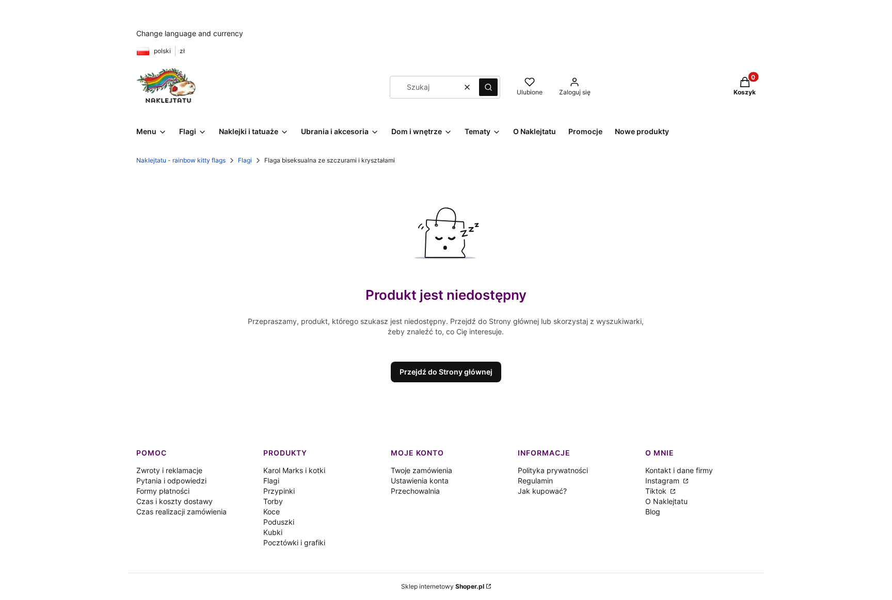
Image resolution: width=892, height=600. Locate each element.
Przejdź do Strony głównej (446, 371)
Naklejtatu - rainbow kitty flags (181, 160)
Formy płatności (162, 491)
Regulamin (535, 480)
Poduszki (278, 521)
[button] (488, 87)
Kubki (272, 532)
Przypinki (279, 491)
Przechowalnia (415, 491)
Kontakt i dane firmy (679, 470)
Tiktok (656, 491)
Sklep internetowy (442, 586)
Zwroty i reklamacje (169, 470)
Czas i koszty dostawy (174, 501)
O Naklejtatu (666, 501)
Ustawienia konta (420, 480)
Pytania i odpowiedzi (171, 480)
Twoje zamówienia (421, 470)
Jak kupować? (542, 491)
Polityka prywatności (553, 470)
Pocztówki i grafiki (294, 542)
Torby (273, 501)
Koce (271, 511)
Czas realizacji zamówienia (181, 511)
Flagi (245, 160)
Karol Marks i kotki (294, 470)
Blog (652, 511)
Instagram (663, 480)
